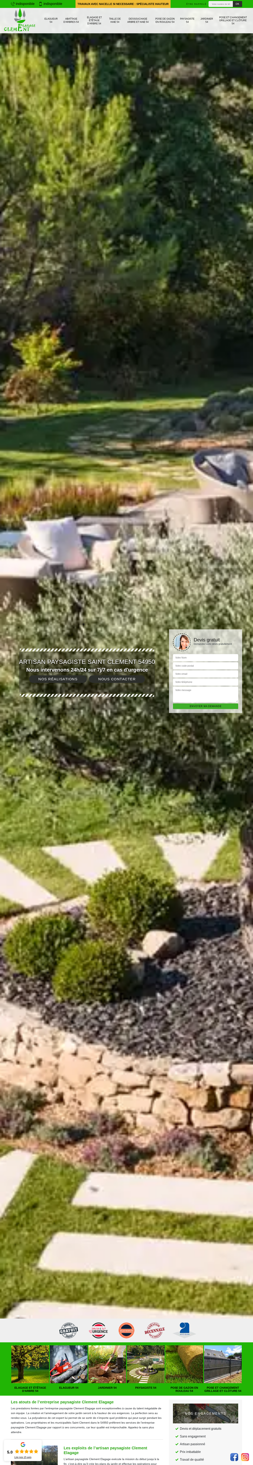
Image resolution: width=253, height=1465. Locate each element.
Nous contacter (117, 679)
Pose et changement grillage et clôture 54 (233, 20)
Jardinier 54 (206, 20)
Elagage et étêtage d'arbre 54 (94, 20)
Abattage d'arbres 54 (71, 20)
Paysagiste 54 (187, 20)
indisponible (25, 4)
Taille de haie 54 (115, 20)
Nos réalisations (57, 679)
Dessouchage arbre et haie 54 (138, 20)
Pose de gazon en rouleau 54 (165, 20)
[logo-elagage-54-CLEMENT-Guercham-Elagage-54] (20, 20)
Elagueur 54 (51, 20)
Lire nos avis (22, 1457)
